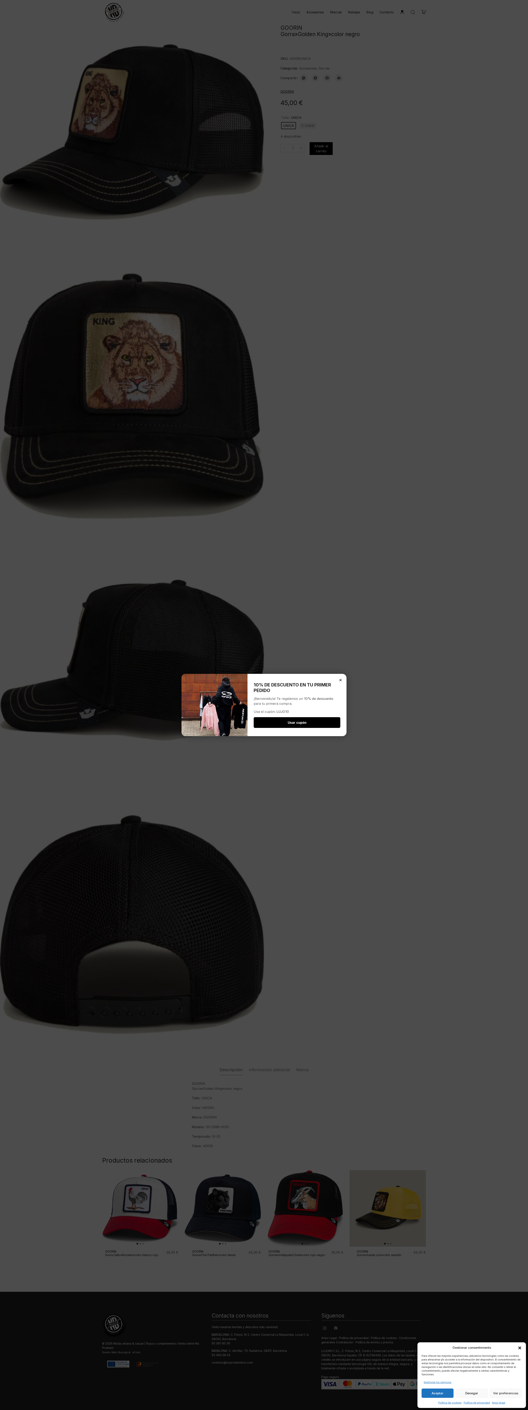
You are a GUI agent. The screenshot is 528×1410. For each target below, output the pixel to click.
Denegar (471, 1393)
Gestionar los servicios (437, 1382)
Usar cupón (297, 722)
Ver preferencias (505, 1393)
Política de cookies (450, 1402)
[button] (520, 1348)
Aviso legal (498, 1402)
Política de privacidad (477, 1402)
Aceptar (437, 1393)
